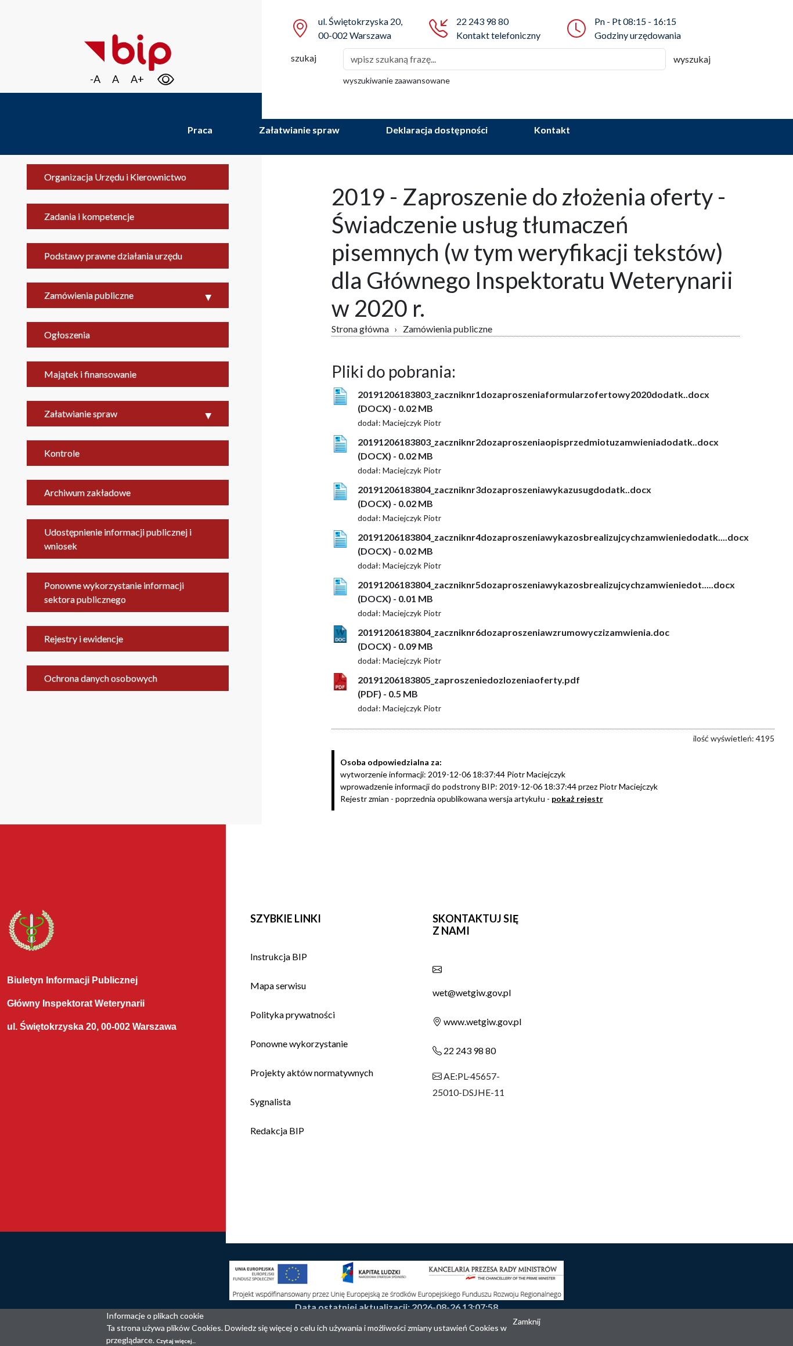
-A (95, 79)
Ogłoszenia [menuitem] (67, 334)
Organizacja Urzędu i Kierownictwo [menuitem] (115, 176)
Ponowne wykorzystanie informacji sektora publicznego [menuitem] (114, 592)
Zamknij (526, 1321)
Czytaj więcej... (176, 1340)
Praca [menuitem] (200, 129)
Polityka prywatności (292, 1014)
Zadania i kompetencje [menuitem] (89, 216)
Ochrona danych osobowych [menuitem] (100, 677)
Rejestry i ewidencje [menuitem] (83, 638)
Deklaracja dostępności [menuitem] (437, 129)
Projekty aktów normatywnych (311, 1072)
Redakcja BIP (277, 1130)
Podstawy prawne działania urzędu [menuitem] (113, 255)
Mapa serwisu (278, 985)
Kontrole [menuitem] (62, 452)
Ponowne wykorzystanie (299, 1043)
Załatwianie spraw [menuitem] (299, 129)
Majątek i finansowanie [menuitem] (90, 373)
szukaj (303, 57)
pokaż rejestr (577, 799)
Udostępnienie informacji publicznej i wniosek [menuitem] (118, 538)
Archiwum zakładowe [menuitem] (87, 492)
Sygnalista (270, 1101)
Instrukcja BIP (278, 956)
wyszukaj (692, 58)
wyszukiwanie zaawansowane (396, 80)
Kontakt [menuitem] (552, 129)
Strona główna (360, 328)
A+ (137, 79)
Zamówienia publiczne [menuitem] (89, 295)
